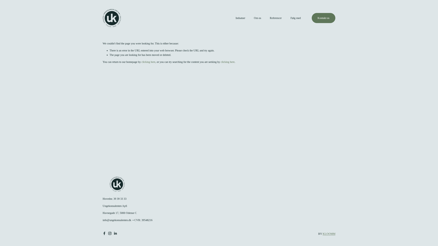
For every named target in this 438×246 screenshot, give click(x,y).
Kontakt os (323, 18)
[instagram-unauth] (110, 233)
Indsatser (240, 18)
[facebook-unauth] (104, 233)
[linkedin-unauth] (115, 233)
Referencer (276, 18)
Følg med (296, 18)
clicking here (148, 61)
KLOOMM (329, 233)
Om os (257, 18)
